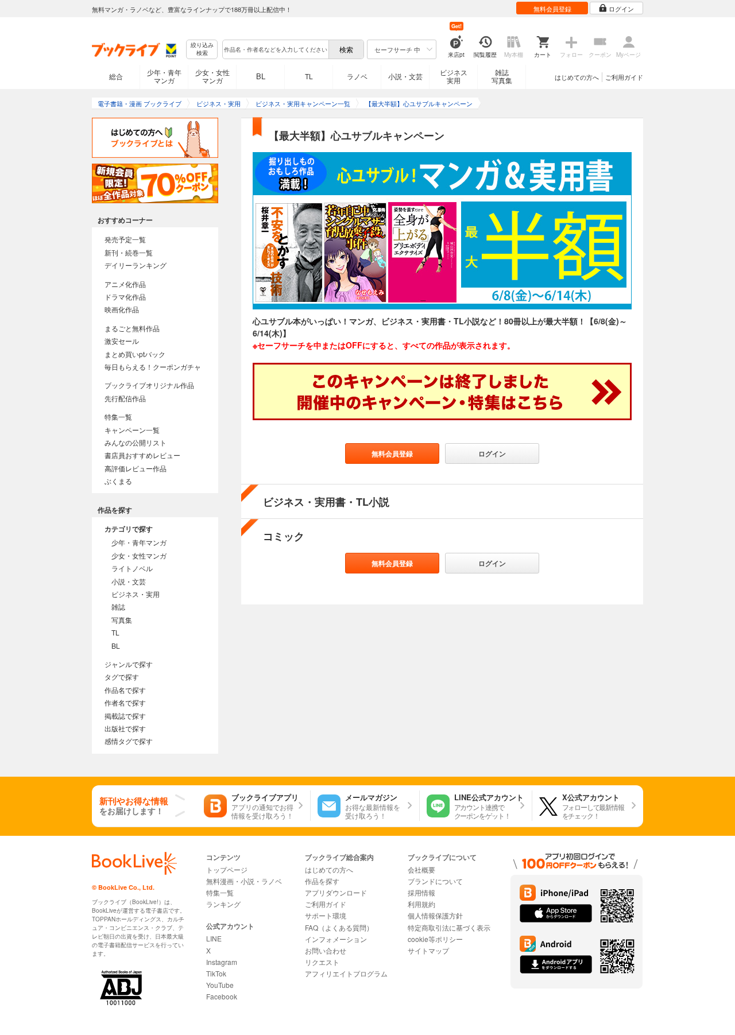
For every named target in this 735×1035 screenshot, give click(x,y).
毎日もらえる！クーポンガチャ (153, 366)
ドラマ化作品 (125, 296)
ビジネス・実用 (135, 594)
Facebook (221, 996)
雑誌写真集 (502, 76)
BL (260, 76)
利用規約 (421, 904)
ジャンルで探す (129, 664)
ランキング (223, 904)
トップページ (226, 869)
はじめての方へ (577, 77)
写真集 (121, 620)
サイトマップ (428, 950)
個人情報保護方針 (435, 915)
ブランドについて (435, 881)
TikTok (216, 973)
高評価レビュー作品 (136, 468)
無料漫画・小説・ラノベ (244, 881)
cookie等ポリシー (435, 939)
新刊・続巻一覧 (129, 252)
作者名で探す (125, 702)
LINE (214, 938)
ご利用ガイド (624, 77)
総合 (116, 76)
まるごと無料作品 (132, 328)
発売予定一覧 (125, 239)
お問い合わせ (325, 950)
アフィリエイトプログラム (346, 973)
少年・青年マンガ (164, 76)
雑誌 (118, 606)
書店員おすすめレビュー (142, 455)
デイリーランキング (136, 265)
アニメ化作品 (125, 284)
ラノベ (357, 76)
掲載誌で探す (125, 715)
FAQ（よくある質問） (339, 927)
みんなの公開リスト (136, 442)
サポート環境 (325, 915)
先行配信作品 (125, 398)
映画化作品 (122, 309)
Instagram (221, 962)
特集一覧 (118, 416)
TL (309, 76)
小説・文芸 (405, 76)
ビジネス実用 (453, 76)
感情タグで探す (129, 741)
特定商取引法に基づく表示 (449, 927)
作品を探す (322, 881)
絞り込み (202, 49)
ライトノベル (132, 568)
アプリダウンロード (336, 892)
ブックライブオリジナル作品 (149, 385)
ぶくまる (118, 481)
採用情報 (421, 892)
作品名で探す (125, 690)
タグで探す (122, 676)
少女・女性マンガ (212, 76)
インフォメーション (336, 939)
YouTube (220, 985)
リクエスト (322, 962)
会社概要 (421, 869)
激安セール (122, 341)
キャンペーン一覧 (132, 430)
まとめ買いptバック (135, 354)
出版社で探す (125, 728)
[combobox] (275, 49)
